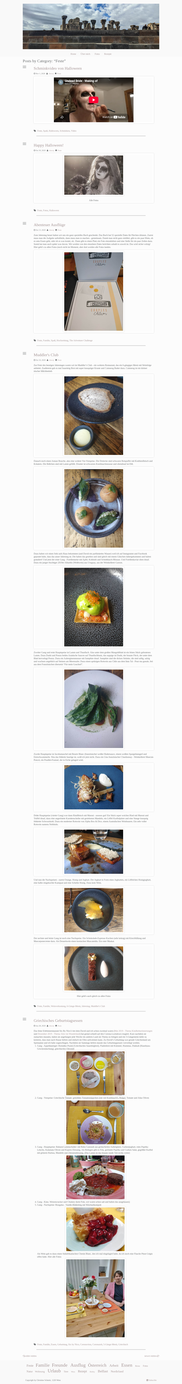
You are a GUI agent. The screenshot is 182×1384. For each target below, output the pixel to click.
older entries (31, 1356)
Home (73, 54)
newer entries (150, 1356)
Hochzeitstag (62, 340)
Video (73, 131)
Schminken (65, 131)
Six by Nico (73, 1344)
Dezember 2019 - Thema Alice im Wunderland (59, 1034)
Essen (53, 1344)
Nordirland (117, 1371)
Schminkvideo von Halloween (58, 68)
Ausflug (78, 1365)
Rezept (82, 1371)
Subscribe (152, 1380)
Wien (73, 1372)
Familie (46, 340)
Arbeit (113, 1365)
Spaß (45, 131)
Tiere (66, 1371)
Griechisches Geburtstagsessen (58, 1020)
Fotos (97, 54)
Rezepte (107, 54)
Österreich (97, 1365)
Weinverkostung (58, 1006)
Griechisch (123, 1344)
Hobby (92, 1372)
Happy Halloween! (49, 145)
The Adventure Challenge (81, 340)
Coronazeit (97, 1344)
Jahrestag (86, 1006)
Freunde (60, 1365)
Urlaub (54, 1370)
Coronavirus (85, 1344)
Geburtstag (62, 1344)
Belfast (103, 1371)
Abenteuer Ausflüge (49, 225)
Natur (30, 1371)
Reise (137, 1366)
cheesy (51, 74)
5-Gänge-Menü (110, 1344)
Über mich (85, 54)
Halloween (54, 131)
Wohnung (40, 1371)
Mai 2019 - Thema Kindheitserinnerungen (133, 1031)
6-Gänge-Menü (73, 1006)
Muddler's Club (46, 355)
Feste (59, 74)
